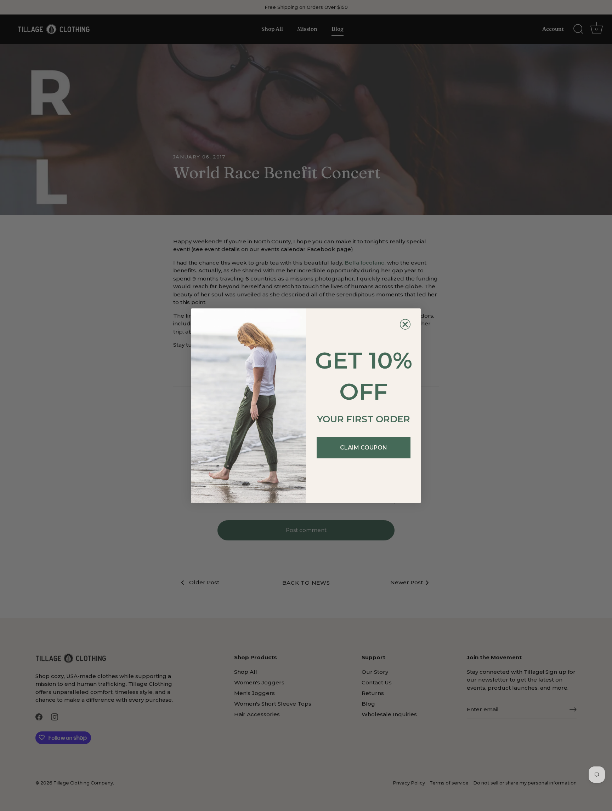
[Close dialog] (405, 324)
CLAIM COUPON (363, 447)
